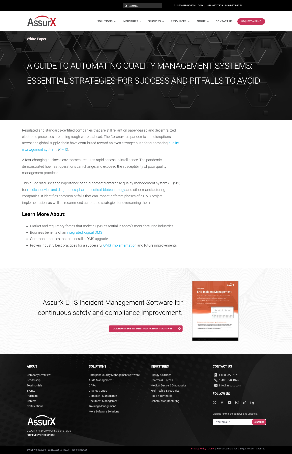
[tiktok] (245, 402)
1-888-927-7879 (214, 5)
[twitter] (214, 402)
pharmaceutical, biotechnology (101, 190)
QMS (63, 149)
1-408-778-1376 (233, 5)
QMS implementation (119, 245)
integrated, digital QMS (84, 232)
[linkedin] (252, 402)
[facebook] (222, 402)
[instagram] (237, 402)
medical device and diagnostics (51, 190)
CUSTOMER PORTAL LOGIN (188, 5)
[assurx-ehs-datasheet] (215, 283)
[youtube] (229, 402)
